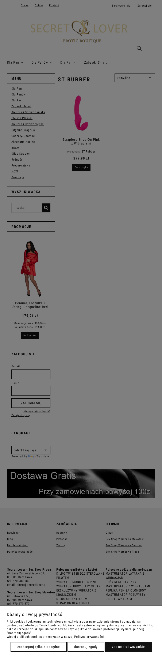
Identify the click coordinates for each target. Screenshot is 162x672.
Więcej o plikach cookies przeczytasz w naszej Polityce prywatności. (56, 637)
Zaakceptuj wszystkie (128, 647)
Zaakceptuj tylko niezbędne (38, 647)
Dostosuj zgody (86, 647)
